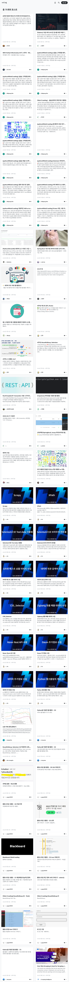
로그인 (64, 3)
